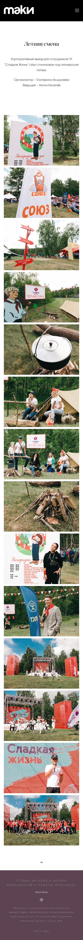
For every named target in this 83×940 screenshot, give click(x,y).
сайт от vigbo (41, 931)
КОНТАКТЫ (42, 892)
